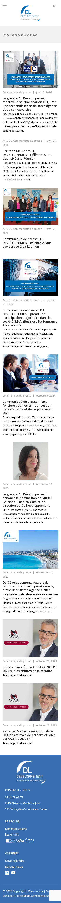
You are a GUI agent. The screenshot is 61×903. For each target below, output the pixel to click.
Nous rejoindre (14, 861)
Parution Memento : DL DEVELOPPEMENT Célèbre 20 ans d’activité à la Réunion (27, 154)
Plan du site (35, 891)
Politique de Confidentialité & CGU (36, 896)
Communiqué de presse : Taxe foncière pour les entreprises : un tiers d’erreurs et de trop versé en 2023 (28, 407)
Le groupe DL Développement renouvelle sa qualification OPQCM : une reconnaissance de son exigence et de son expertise (30, 103)
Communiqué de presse (17, 92)
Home (6, 34)
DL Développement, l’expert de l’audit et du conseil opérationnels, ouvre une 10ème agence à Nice (28, 586)
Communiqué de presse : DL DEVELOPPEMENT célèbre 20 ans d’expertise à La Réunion (27, 242)
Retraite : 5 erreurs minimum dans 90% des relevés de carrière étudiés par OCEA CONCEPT (29, 735)
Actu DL (7, 140)
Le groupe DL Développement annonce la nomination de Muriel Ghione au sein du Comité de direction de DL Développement (27, 500)
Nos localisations (16, 829)
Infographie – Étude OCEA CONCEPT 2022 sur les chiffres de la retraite (30, 669)
